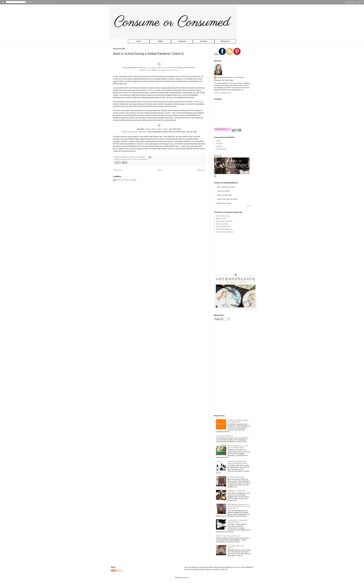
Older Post (201, 170)
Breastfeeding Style (222, 216)
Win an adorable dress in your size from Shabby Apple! (238, 446)
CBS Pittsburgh (221, 149)
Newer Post (118, 170)
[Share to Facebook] (123, 162)
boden (129, 159)
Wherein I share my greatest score (228, 536)
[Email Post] (149, 157)
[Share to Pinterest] (126, 162)
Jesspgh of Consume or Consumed (133, 157)
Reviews (203, 41)
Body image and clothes (224, 221)
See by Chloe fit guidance (224, 232)
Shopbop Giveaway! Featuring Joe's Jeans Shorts (238, 421)
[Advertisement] (235, 255)
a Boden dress (150, 129)
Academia (182, 41)
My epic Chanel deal (223, 226)
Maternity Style (221, 218)
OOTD (134, 159)
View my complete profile (222, 93)
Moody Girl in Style (224, 203)
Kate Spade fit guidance (224, 229)
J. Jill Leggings (151, 67)
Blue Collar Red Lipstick (226, 187)
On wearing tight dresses (236, 477)
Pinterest (219, 146)
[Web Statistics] (116, 571)
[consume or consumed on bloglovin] (222, 131)
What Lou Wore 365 (224, 195)
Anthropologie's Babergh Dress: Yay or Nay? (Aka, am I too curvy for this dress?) (239, 506)
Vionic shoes (164, 67)
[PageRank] (236, 131)
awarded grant (197, 102)
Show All (249, 206)
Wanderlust (225, 41)
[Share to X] (120, 162)
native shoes (174, 70)
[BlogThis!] (118, 162)
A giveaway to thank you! (224, 436)
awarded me (151, 90)
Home (160, 170)
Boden (149, 70)
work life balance (142, 159)
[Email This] (115, 162)
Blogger (186, 577)
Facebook (219, 143)
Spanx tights (163, 129)
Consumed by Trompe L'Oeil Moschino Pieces (237, 521)
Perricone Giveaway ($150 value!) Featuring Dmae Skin (237, 462)
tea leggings (162, 70)
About (138, 41)
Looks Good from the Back (227, 199)
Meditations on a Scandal (236, 491)
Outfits (160, 41)
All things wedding (222, 224)
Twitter (218, 141)
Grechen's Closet (223, 191)
